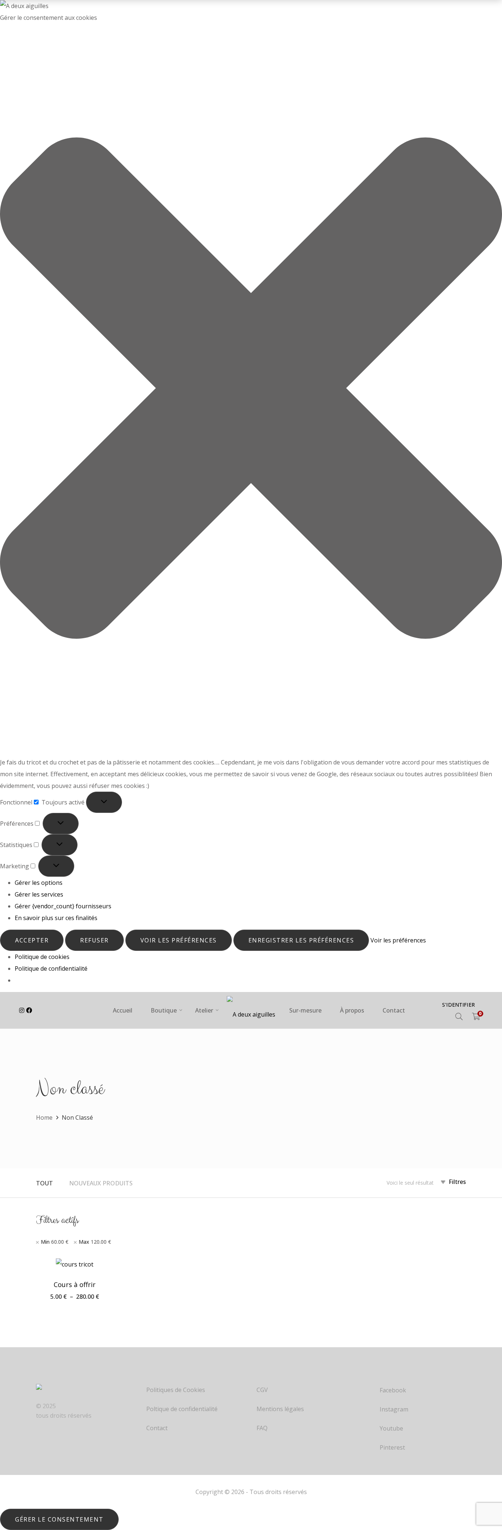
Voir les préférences (178, 940)
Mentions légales (280, 1409)
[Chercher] (459, 1016)
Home (44, 1117)
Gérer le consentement (59, 1519)
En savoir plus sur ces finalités (56, 918)
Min (54, 1242)
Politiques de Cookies (175, 1390)
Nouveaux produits (101, 1183)
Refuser (94, 940)
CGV (262, 1390)
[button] (251, 389)
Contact (157, 1428)
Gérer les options (38, 883)
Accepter (32, 940)
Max (95, 1242)
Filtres (457, 1182)
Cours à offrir (75, 1284)
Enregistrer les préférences (301, 940)
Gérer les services (39, 894)
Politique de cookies (42, 957)
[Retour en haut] (482, 1497)
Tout (44, 1183)
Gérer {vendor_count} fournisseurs (63, 906)
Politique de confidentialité (51, 968)
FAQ (262, 1428)
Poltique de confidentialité (182, 1409)
